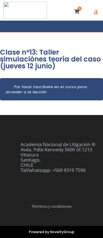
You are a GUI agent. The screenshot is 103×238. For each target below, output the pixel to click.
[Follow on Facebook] (34, 26)
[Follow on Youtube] (69, 26)
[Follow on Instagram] (45, 26)
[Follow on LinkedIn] (57, 26)
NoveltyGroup (62, 231)
